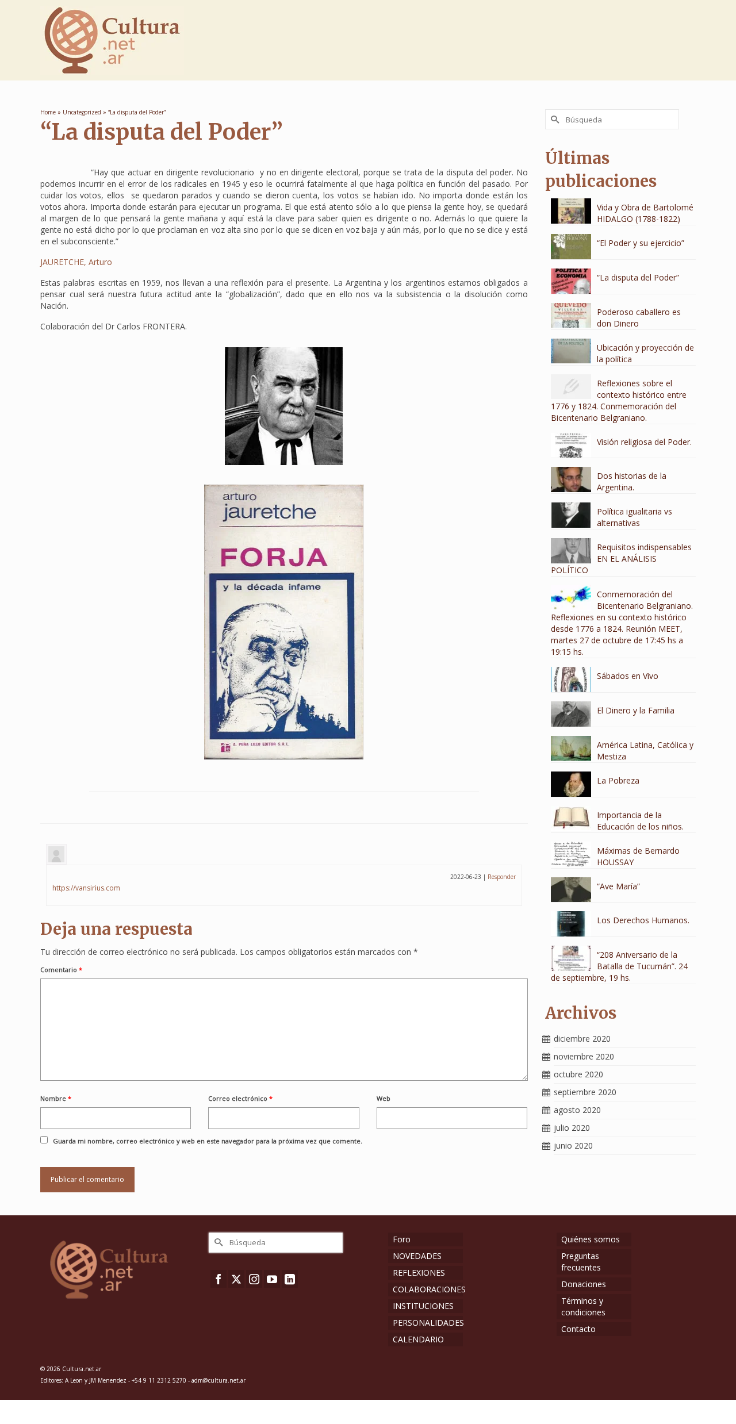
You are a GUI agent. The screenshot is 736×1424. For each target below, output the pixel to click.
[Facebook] (218, 1279)
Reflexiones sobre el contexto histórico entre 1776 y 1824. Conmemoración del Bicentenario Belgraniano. (619, 400)
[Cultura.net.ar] (143, 40)
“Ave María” (618, 886)
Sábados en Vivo (627, 675)
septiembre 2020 (585, 1092)
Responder (502, 877)
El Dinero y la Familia (635, 710)
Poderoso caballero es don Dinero (639, 317)
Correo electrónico (240, 1098)
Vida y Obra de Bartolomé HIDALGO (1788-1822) (645, 213)
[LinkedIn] (290, 1279)
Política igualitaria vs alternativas (634, 517)
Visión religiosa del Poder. (644, 441)
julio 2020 (572, 1127)
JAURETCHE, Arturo (76, 261)
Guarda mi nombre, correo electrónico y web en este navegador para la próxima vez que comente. (207, 1141)
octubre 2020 (578, 1074)
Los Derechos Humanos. (643, 920)
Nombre (55, 1098)
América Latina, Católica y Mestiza (645, 750)
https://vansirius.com (86, 888)
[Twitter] (236, 1279)
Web (383, 1098)
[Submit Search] (553, 119)
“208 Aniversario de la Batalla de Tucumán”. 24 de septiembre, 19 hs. (619, 966)
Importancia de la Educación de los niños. (640, 820)
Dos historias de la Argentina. (631, 481)
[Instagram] (254, 1279)
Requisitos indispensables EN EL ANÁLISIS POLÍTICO (621, 558)
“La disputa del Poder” (638, 277)
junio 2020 (573, 1145)
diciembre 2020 (582, 1038)
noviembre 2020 (584, 1056)
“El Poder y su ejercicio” (640, 242)
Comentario (61, 969)
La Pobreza (618, 780)
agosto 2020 (577, 1109)
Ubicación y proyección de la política (645, 353)
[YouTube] (272, 1279)
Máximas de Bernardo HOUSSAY (638, 856)
